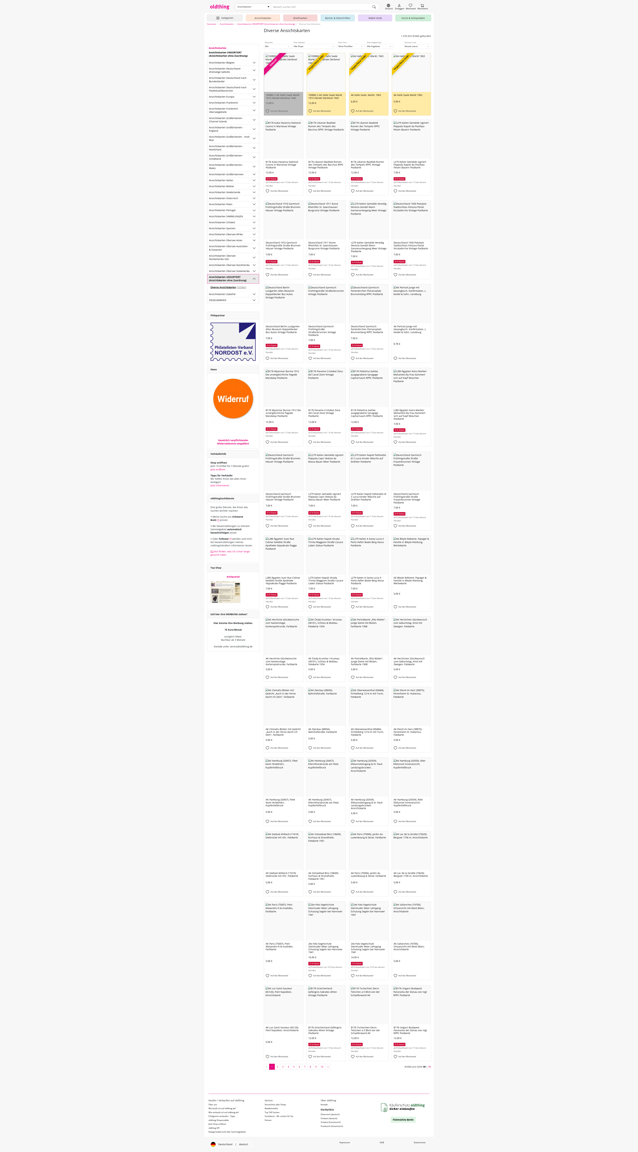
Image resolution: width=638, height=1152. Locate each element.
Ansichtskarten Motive (221, 186)
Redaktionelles (271, 1108)
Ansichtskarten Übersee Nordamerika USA (222, 257)
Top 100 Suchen (272, 1112)
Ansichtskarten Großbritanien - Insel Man (229, 138)
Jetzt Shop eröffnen (217, 1124)
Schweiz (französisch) (331, 1122)
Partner (268, 1120)
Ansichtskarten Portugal (222, 210)
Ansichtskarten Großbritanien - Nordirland (226, 148)
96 (429, 1066)
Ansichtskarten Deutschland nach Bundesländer (228, 79)
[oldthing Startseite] (219, 6)
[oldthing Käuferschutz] (403, 1108)
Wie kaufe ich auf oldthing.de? (222, 1108)
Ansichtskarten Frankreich (223, 102)
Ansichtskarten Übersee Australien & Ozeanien (228, 248)
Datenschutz (419, 1142)
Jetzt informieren (220, 485)
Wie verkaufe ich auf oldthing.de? (224, 1112)
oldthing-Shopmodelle (219, 1120)
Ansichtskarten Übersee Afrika (226, 234)
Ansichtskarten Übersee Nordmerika (229, 265)
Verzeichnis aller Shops (275, 1104)
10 (322, 1066)
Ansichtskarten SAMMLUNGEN (226, 216)
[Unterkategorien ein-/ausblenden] (254, 62)
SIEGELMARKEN (217, 300)
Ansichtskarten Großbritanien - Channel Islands (226, 120)
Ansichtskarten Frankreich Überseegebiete (223, 110)
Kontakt (324, 1104)
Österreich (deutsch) (330, 1114)
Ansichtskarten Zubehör (222, 294)
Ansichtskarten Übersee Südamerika (229, 271)
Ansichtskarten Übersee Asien (225, 240)
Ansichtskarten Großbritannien (226, 174)
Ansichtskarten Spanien (222, 228)
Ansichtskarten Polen (220, 204)
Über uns (213, 1104)
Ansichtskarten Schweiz (222, 222)
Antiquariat (233, 576)
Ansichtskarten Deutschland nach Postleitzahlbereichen (228, 89)
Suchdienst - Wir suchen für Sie (279, 1116)
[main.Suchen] (374, 6)
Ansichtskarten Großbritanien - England (226, 129)
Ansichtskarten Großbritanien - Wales (226, 166)
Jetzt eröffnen (218, 469)
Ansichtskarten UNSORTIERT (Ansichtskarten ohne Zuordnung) (227, 278)
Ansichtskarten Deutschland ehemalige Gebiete (224, 70)
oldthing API (214, 1128)
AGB (382, 1142)
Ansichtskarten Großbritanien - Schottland (226, 157)
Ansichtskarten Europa (221, 96)
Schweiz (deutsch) (329, 1118)
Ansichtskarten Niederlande (224, 192)
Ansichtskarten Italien (221, 180)
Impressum (344, 1142)
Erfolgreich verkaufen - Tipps (222, 1116)
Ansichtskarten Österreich (223, 198)
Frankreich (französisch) (332, 1126)
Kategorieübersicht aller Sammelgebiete (227, 1131)
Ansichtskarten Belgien (222, 62)
